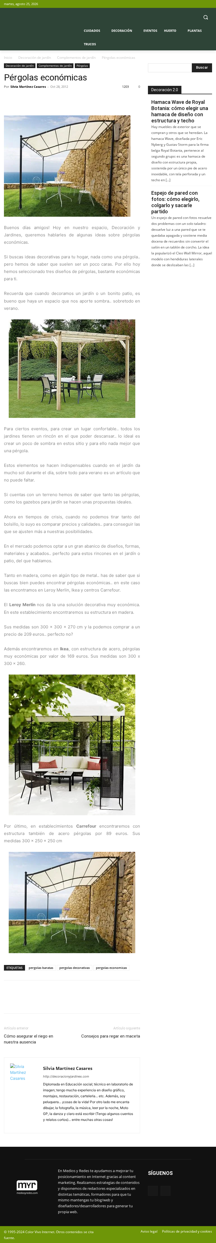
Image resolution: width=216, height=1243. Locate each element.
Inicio (8, 57)
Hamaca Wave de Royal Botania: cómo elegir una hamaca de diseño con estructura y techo (179, 111)
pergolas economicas (111, 968)
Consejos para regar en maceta (110, 1036)
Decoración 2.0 (164, 90)
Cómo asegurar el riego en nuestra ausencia (28, 1039)
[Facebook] (201, 4)
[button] (205, 17)
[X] (209, 4)
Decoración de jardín (34, 57)
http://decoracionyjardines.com (66, 1076)
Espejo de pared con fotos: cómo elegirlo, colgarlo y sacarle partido (175, 202)
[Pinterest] (35, 99)
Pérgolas (82, 66)
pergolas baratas (41, 968)
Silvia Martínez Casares (28, 86)
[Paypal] (48, 1125)
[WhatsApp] (48, 99)
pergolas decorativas (74, 968)
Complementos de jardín (76, 57)
